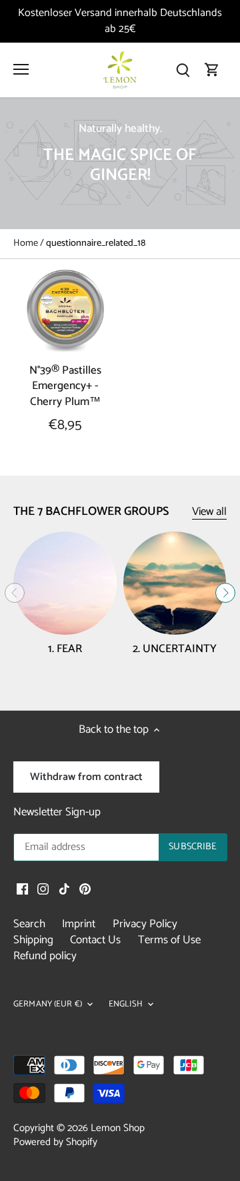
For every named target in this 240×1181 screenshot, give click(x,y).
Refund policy (45, 956)
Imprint (78, 924)
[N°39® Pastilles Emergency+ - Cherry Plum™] (66, 311)
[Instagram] (43, 889)
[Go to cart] (212, 69)
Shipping (33, 940)
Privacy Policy (145, 924)
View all (209, 512)
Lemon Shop (118, 1128)
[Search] (182, 69)
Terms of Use (169, 940)
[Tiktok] (64, 889)
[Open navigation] (21, 69)
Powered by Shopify (55, 1142)
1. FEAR (65, 648)
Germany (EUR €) (47, 1004)
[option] (120, 163)
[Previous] (14, 592)
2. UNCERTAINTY (175, 648)
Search (29, 924)
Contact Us (95, 940)
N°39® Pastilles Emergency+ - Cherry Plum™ (65, 386)
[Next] (225, 592)
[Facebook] (22, 889)
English (126, 1004)
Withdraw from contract (86, 777)
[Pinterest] (85, 889)
